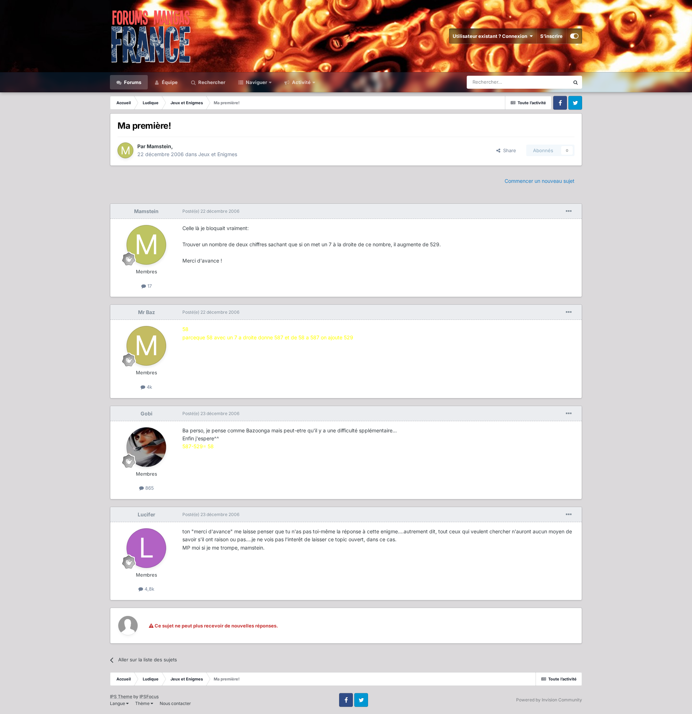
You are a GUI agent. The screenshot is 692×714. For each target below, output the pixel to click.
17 (149, 286)
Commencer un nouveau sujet (540, 181)
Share (508, 150)
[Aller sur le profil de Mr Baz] (146, 346)
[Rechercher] (575, 82)
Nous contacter (175, 703)
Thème (143, 703)
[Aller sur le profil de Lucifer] (146, 548)
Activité (301, 82)
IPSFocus (149, 696)
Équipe (169, 82)
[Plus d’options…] (569, 211)
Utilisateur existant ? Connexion (491, 36)
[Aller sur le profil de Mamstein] (125, 150)
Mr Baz (146, 312)
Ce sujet (551, 82)
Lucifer (146, 514)
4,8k (148, 589)
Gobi (146, 413)
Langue (118, 703)
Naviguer (256, 82)
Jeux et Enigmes (217, 154)
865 (149, 488)
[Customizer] (574, 36)
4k (148, 387)
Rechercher (211, 82)
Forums (132, 82)
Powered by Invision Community (549, 699)
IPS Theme (121, 696)
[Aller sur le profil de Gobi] (146, 447)
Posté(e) (210, 211)
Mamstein (159, 146)
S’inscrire (551, 36)
